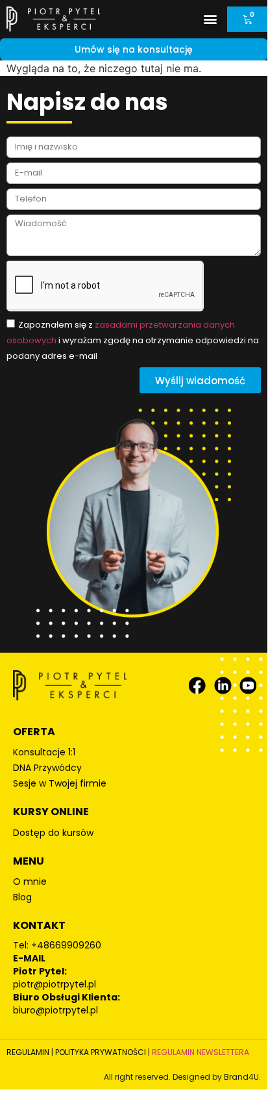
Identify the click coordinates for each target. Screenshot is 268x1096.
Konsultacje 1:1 (44, 752)
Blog (22, 897)
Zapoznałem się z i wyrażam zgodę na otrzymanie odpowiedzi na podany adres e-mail (132, 340)
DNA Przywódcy (47, 767)
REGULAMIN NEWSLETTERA (200, 1052)
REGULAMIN (27, 1052)
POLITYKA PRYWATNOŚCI (100, 1052)
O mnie (30, 881)
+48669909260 (66, 945)
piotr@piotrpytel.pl (54, 984)
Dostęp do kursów (53, 832)
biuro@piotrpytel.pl (55, 1010)
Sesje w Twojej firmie (59, 783)
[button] (210, 19)
